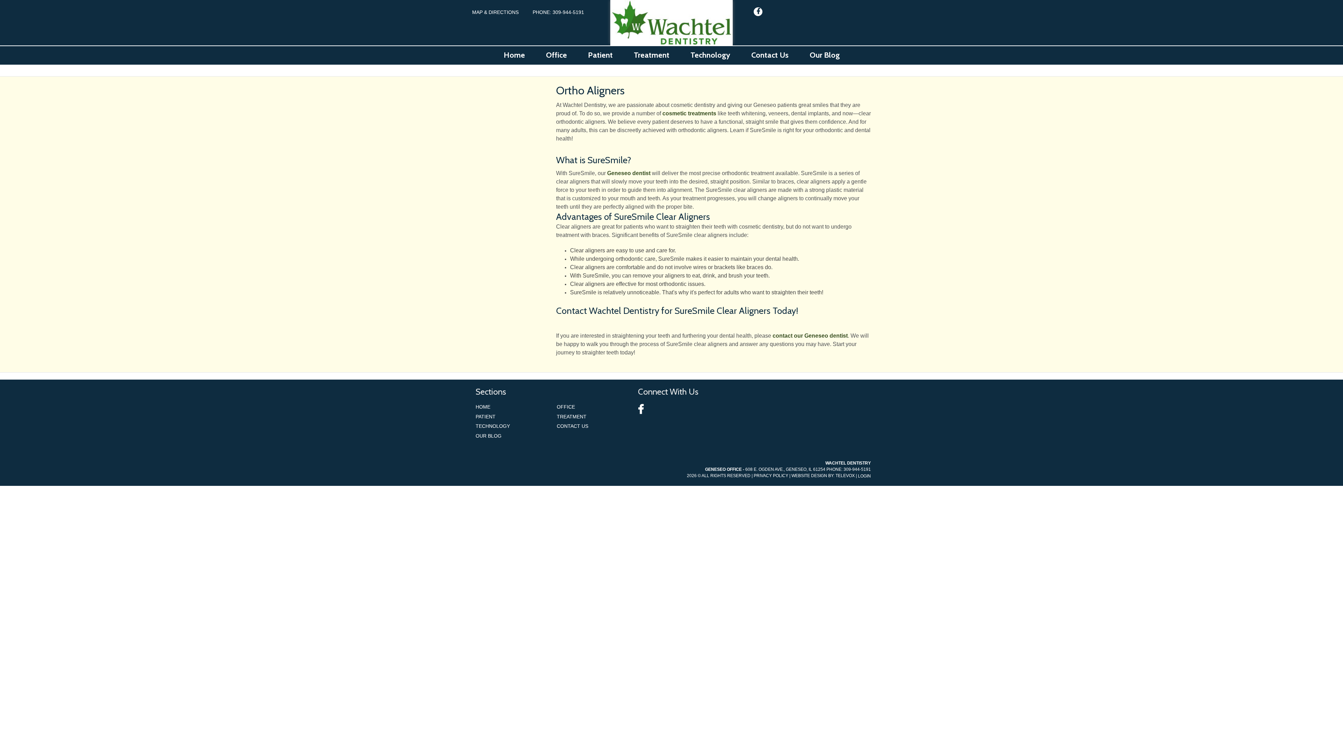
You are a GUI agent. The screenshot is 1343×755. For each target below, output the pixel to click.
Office (566, 407)
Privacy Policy (771, 475)
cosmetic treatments (689, 113)
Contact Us (572, 426)
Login (864, 476)
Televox (845, 475)
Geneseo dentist (629, 173)
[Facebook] (758, 11)
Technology (493, 426)
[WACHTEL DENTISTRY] (671, 22)
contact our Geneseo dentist (810, 336)
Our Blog (489, 436)
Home (483, 407)
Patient (486, 416)
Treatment (572, 416)
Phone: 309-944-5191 (558, 12)
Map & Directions (495, 12)
